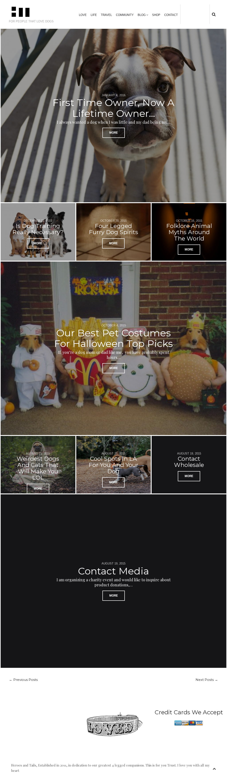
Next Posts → (207, 680)
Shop (156, 15)
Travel (106, 15)
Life (94, 15)
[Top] (214, 767)
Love (83, 15)
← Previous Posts (23, 680)
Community (125, 15)
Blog (142, 15)
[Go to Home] (35, 11)
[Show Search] (213, 14)
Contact (171, 15)
